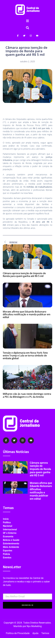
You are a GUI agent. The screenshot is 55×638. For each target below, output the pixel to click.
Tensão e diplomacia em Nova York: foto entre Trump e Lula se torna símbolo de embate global (25, 355)
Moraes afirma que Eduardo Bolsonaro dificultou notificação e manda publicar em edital (26, 314)
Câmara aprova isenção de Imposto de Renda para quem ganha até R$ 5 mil (24, 275)
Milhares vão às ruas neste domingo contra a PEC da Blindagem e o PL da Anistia (27, 395)
